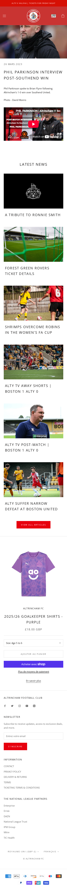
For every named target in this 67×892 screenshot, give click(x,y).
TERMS (7, 782)
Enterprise (9, 805)
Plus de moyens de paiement (33, 671)
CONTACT (9, 766)
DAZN (7, 816)
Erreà (6, 810)
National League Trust (15, 821)
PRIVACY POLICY (12, 771)
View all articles (33, 524)
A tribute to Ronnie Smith (33, 214)
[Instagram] (19, 706)
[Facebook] (5, 706)
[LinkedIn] (34, 706)
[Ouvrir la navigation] (4, 16)
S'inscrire (15, 746)
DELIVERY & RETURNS (15, 776)
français (50, 851)
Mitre (6, 832)
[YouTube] (27, 706)
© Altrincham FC (33, 858)
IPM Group (9, 827)
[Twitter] (12, 706)
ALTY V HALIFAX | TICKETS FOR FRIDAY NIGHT (33, 3)
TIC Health (9, 837)
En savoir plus (33, 680)
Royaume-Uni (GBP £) (22, 851)
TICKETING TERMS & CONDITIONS (22, 787)
